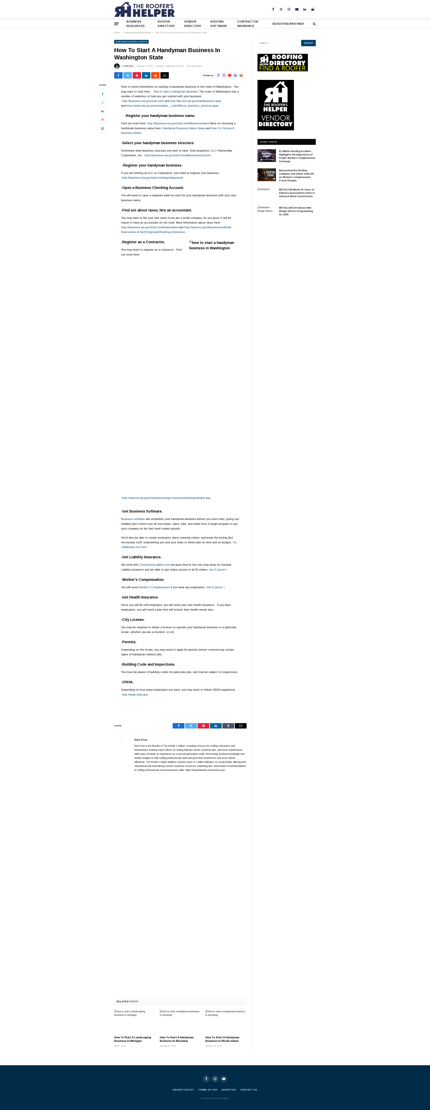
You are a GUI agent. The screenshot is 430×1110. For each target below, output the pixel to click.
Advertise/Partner (288, 23)
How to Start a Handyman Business (175, 91)
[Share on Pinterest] (137, 75)
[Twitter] (102, 102)
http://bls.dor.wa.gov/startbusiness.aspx (195, 101)
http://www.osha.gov (135, 694)
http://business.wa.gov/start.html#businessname (178, 123)
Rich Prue (128, 66)
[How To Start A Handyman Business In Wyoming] (180, 1021)
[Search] (314, 24)
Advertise (229, 1089)
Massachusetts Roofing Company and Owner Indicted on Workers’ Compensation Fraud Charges (296, 175)
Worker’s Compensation (154, 587)
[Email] (102, 128)
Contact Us (248, 1089)
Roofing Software (218, 23)
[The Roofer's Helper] (144, 9)
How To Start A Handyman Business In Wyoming (177, 1039)
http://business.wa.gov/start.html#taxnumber (149, 227)
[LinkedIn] (102, 111)
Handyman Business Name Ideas (183, 128)
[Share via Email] (164, 75)
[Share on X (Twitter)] (127, 75)
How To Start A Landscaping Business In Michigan (132, 1039)
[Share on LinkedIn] (146, 75)
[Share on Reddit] (155, 75)
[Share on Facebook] (118, 75)
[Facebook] (102, 94)
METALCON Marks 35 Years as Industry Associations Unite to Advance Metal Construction (297, 193)
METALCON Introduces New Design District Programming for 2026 (296, 211)
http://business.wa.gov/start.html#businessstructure (177, 155)
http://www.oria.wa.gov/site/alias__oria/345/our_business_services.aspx (173, 105)
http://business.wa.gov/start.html (143, 101)
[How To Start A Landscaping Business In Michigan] (134, 1021)
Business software (133, 519)
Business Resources (135, 23)
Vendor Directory (192, 23)
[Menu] (116, 24)
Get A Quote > (218, 569)
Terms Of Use (207, 1089)
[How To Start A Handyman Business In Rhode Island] (226, 1021)
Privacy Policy (183, 1089)
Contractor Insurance (247, 23)
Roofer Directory (166, 23)
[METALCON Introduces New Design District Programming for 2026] (266, 212)
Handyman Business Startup (131, 42)
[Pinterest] (102, 119)
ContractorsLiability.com (154, 564)
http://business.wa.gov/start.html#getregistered (152, 177)
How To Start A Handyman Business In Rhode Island (222, 1039)
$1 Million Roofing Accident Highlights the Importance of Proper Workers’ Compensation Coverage (297, 156)
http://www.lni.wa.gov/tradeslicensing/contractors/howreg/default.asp (166, 498)
